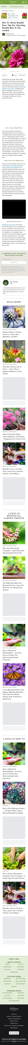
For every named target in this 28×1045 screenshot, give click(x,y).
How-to (24, 35)
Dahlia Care (14, 986)
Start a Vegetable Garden (14, 1000)
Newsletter (23, 75)
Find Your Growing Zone (7, 992)
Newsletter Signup (7, 966)
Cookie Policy (14, 1023)
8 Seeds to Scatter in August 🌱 (17, 6)
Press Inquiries (7, 969)
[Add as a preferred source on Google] (14, 1033)
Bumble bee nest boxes (9, 224)
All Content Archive (14, 972)
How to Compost (20, 998)
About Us (7, 964)
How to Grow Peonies (20, 983)
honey (11, 85)
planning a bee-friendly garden (14, 165)
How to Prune (7, 995)
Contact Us (20, 964)
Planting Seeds (21, 992)
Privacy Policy (14, 1021)
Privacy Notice (18, 267)
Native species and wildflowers (11, 167)
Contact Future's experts (14, 1016)
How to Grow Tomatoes (20, 978)
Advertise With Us (20, 966)
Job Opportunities (20, 969)
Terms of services (17, 266)
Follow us (15, 75)
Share (6, 75)
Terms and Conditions (14, 1018)
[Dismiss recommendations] (26, 11)
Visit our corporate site (19, 1039)
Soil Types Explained (7, 998)
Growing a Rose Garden (21, 981)
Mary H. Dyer (10, 33)
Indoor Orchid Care (7, 981)
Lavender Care (7, 983)
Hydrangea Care (7, 978)
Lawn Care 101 (21, 995)
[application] (14, 208)
